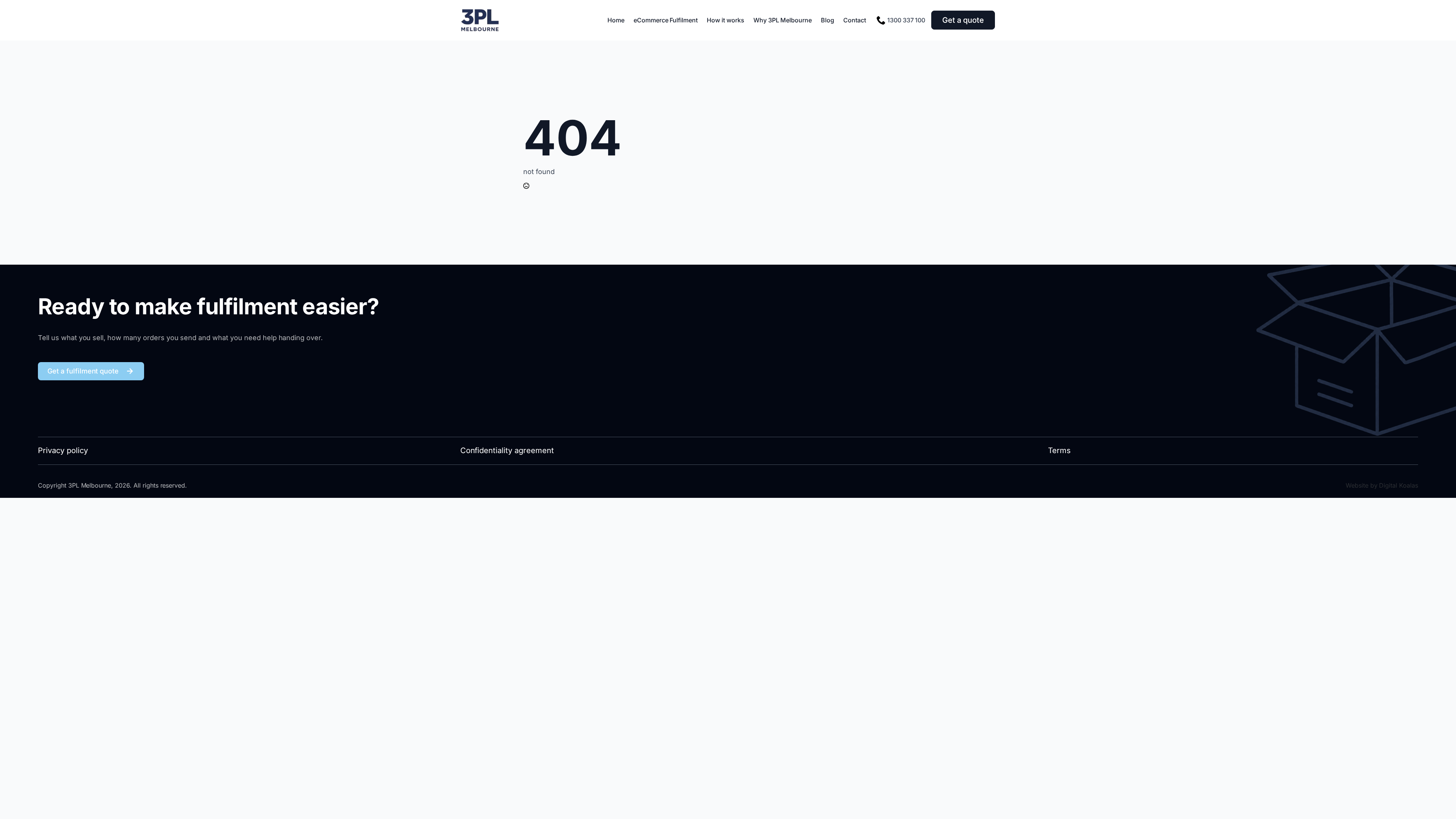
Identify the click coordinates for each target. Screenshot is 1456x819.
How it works (725, 20)
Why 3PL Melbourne (782, 20)
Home (615, 20)
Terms (1059, 450)
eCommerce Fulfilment (666, 20)
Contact (854, 20)
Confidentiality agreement (507, 450)
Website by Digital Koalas (1382, 485)
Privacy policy (63, 450)
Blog (827, 20)
